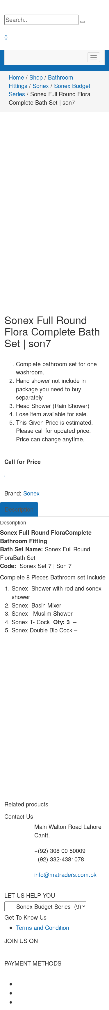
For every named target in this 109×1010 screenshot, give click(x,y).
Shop (36, 77)
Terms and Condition (42, 927)
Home (16, 77)
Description (19, 509)
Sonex (41, 85)
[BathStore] (37, 7)
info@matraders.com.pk (65, 874)
